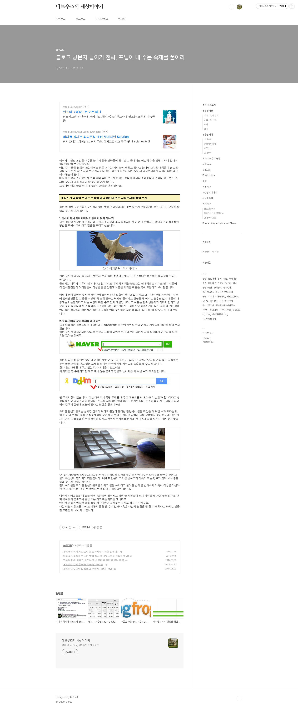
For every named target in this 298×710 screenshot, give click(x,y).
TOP (239, 698)
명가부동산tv (208, 292)
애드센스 (214, 301)
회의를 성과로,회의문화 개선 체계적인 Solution (96, 136)
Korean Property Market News (219, 223)
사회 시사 (206, 164)
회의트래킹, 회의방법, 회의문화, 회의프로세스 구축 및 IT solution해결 (106, 141)
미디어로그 (102, 18)
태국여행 (233, 278)
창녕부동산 (207, 287)
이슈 (204, 283)
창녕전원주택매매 (219, 314)
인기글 (215, 251)
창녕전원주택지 (226, 301)
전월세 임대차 (210, 144)
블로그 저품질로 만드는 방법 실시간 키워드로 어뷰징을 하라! (96, 555)
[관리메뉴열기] (292, 6)
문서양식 (227, 287)
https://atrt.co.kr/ (72, 106)
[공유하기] (70, 527)
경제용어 (217, 287)
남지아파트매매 (209, 319)
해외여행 (214, 310)
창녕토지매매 (208, 296)
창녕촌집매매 (233, 296)
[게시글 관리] (74, 527)
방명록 (122, 18)
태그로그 (81, 18)
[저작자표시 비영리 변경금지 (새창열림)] (97, 527)
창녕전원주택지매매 (224, 292)
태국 (235, 283)
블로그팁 (67, 545)
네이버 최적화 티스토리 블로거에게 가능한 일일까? (90, 551)
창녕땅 (222, 310)
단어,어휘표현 (210, 217)
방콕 (219, 278)
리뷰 (208, 314)
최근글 (205, 251)
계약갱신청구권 (224, 283)
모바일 (205, 301)
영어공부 (206, 203)
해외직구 (212, 283)
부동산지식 (207, 134)
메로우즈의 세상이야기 (79, 6)
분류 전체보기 (209, 104)
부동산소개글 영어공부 (213, 213)
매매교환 (208, 139)
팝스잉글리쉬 (209, 208)
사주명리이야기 (209, 192)
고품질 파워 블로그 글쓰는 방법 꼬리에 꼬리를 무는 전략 (93, 560)
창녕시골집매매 (209, 278)
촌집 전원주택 (210, 120)
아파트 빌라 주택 (211, 115)
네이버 (205, 310)
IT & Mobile (208, 175)
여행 (204, 181)
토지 (206, 124)
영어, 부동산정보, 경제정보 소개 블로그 (80, 645)
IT (203, 314)
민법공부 (206, 186)
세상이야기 (207, 198)
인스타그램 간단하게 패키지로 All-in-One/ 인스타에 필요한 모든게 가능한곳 (109, 118)
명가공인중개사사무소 (225, 305)
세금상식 (208, 148)
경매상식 (208, 153)
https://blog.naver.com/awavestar (82, 131)
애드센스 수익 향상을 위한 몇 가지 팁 (83, 564)
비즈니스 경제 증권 (211, 158)
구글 (225, 278)
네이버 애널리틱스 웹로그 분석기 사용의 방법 (87, 568)
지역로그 (61, 18)
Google (237, 310)
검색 (231, 6)
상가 (206, 129)
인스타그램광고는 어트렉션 (82, 112)
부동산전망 (220, 296)
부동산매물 (207, 110)
